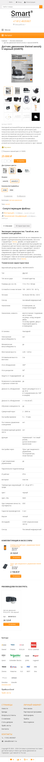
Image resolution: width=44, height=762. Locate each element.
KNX (11, 190)
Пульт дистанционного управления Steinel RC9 (25, 564)
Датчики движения (15, 200)
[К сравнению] (23, 557)
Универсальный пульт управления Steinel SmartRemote (25, 546)
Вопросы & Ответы (9, 715)
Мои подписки (29, 722)
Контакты (5, 729)
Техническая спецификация (15, 216)
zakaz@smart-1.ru (10, 741)
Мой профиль (29, 715)
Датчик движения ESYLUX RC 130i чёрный (11, 611)
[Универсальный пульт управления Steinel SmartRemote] (5, 547)
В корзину (20, 161)
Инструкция (9, 213)
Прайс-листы (6, 693)
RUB (10, 2)
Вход (19, 2)
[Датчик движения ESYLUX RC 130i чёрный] (11, 600)
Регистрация (30, 2)
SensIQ (14, 242)
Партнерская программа (32, 712)
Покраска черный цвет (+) (14, 151)
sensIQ (5, 181)
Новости (5, 708)
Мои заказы (28, 708)
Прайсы (26, 719)
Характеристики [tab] (24, 226)
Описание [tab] (8, 226)
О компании (6, 719)
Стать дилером (7, 722)
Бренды (4, 712)
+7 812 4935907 (22, 21)
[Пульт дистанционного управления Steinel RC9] (5, 566)
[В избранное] (27, 557)
